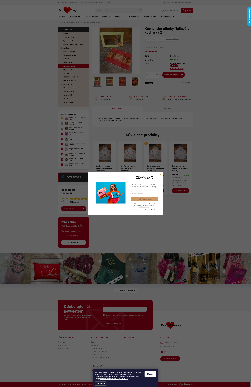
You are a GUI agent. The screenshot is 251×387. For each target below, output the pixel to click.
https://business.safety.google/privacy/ (114, 379)
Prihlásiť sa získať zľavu (144, 199)
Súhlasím (150, 374)
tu (130, 374)
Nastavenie (101, 383)
